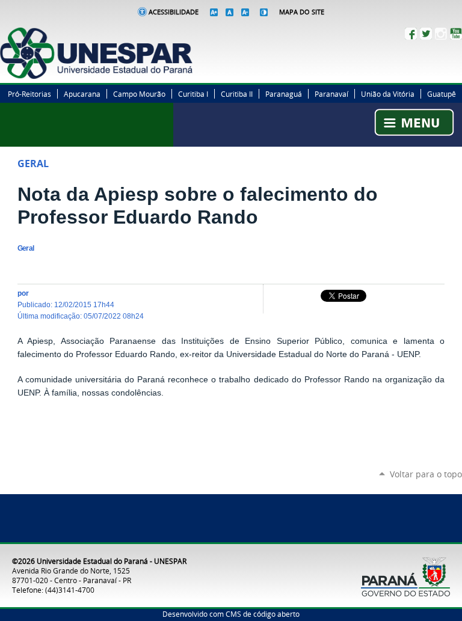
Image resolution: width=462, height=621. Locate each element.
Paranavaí (331, 94)
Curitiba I (193, 94)
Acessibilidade (174, 12)
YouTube (456, 34)
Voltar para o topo (426, 474)
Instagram (441, 34)
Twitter (426, 34)
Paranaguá (283, 94)
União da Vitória (387, 94)
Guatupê (441, 94)
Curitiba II (237, 94)
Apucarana (82, 94)
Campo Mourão (139, 94)
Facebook (411, 34)
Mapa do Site (301, 12)
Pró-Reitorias (29, 94)
